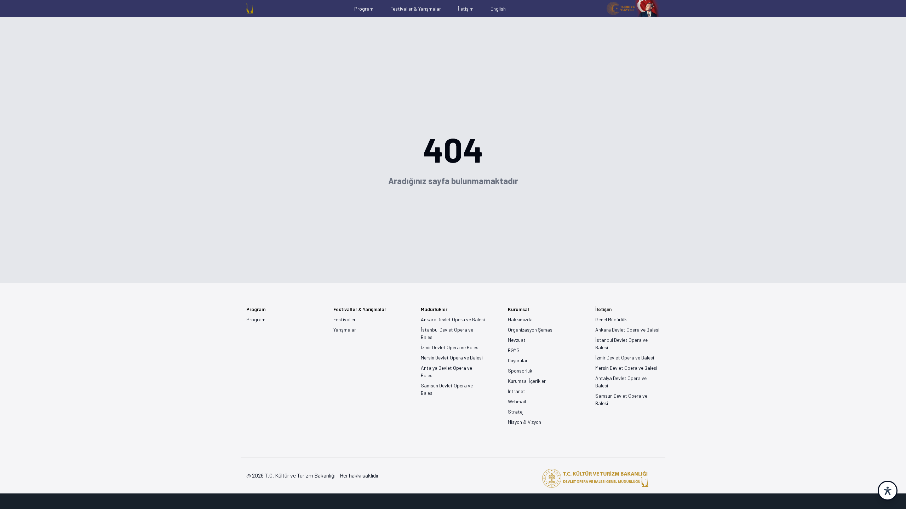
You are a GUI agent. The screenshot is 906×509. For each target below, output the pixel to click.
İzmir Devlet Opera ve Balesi (450, 347)
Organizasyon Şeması (531, 330)
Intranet (516, 391)
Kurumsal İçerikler (527, 381)
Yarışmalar (344, 330)
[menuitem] (249, 8)
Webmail (517, 401)
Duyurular (518, 360)
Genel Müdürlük (611, 319)
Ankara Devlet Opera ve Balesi (453, 319)
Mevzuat (517, 340)
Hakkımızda (520, 319)
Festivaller (344, 319)
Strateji (516, 412)
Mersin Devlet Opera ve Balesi (452, 358)
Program (255, 319)
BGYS (514, 350)
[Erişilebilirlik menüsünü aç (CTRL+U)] (888, 491)
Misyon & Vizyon (524, 422)
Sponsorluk (520, 371)
